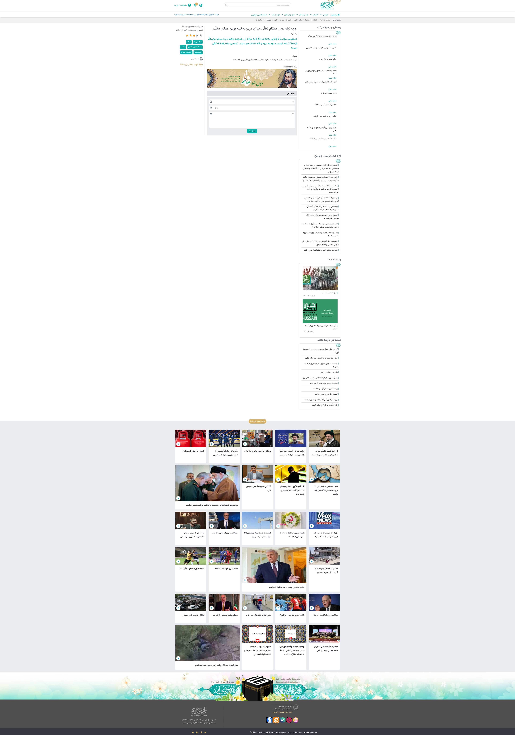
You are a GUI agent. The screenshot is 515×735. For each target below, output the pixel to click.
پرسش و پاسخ (325, 20)
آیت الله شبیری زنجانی (282, 20)
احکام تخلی (198, 52)
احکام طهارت (198, 42)
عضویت (183, 5)
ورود (176, 5)
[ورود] (201, 732)
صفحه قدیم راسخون (259, 14)
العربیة (260, 732)
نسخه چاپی (194, 59)
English (253, 732)
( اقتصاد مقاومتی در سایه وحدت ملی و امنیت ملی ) (189, 14)
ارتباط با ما (298, 732)
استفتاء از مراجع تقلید (302, 20)
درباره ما (290, 732)
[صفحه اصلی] (205, 732)
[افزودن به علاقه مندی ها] (193, 732)
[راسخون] (331, 9)
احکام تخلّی (259, 20)
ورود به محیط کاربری (271, 732)
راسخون (334, 14)
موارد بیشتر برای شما (189, 64)
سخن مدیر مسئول (310, 732)
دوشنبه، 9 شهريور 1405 (212, 14)
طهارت (268, 20)
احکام (315, 20)
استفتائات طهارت (186, 52)
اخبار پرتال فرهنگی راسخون (282, 712)
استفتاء (183, 47)
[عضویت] (197, 732)
